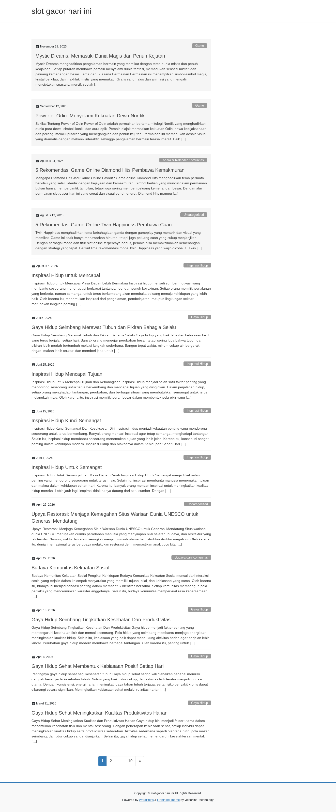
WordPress (146, 800)
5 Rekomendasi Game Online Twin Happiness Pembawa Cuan (103, 224)
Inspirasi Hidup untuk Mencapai (65, 275)
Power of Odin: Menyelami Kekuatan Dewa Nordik (90, 115)
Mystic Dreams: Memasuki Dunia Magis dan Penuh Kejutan (100, 56)
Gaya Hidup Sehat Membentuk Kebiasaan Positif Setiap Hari (97, 666)
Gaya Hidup (199, 317)
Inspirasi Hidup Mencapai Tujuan (66, 374)
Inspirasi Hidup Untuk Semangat (66, 467)
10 (132, 761)
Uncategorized (193, 215)
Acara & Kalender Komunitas (183, 160)
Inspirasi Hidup (197, 265)
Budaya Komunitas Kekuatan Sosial (70, 567)
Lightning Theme (168, 800)
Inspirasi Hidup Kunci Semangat (66, 420)
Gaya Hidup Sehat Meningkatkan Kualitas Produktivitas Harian (99, 713)
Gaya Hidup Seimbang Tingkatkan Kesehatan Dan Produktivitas (100, 619)
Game (199, 45)
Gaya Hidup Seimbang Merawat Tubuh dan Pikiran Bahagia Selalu (103, 327)
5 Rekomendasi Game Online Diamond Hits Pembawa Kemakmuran (109, 170)
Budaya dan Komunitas (191, 557)
